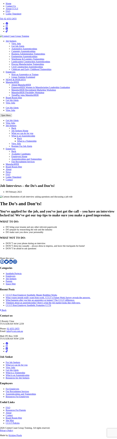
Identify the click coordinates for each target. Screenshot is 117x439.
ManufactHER (12, 82)
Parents (9, 281)
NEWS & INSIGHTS (16, 79)
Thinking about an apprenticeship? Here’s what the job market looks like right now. (43, 302)
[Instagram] (15, 262)
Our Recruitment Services (23, 161)
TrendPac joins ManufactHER (25, 95)
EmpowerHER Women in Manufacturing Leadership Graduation (40, 87)
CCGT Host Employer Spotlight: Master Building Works (31, 295)
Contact (9, 179)
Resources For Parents (16, 410)
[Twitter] (6, 262)
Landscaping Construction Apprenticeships (30, 61)
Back (13, 128)
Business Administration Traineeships (28, 54)
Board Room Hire (14, 97)
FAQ (8, 11)
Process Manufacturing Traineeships (27, 64)
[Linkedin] (11, 262)
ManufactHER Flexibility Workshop (27, 92)
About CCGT (12, 8)
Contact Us (11, 6)
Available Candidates (21, 154)
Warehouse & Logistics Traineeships (27, 59)
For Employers (12, 389)
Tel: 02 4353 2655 (8, 18)
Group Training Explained (23, 77)
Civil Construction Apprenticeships (27, 67)
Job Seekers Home (19, 130)
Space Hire (11, 284)
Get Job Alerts (17, 46)
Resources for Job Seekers (17, 378)
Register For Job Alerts (21, 146)
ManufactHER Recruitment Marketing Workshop (33, 90)
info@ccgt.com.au (14, 331)
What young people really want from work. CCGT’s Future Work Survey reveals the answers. (48, 297)
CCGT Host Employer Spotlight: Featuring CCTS (28, 305)
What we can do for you (22, 133)
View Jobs (16, 43)
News (8, 172)
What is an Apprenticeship (23, 136)
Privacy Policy (6, 430)
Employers (10, 72)
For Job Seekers (13, 362)
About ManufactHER (21, 85)
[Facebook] (2, 262)
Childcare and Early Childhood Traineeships (31, 69)
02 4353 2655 (13, 328)
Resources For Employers (17, 396)
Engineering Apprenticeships (24, 56)
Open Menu (6, 115)
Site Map (10, 420)
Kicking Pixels (15, 435)
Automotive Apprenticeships (24, 49)
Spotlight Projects (14, 273)
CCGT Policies (13, 423)
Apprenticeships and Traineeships (26, 159)
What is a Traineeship (27, 141)
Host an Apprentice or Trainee (25, 74)
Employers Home (19, 156)
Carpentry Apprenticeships (23, 51)
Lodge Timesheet (13, 14)
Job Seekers (11, 41)
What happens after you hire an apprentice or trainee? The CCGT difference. (40, 300)
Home (8, 3)
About (8, 169)
